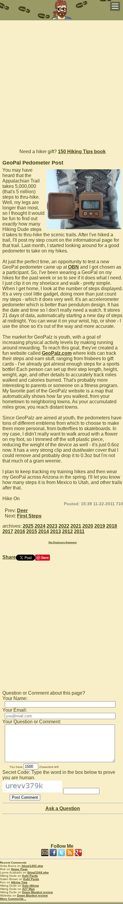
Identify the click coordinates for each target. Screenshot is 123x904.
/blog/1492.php (32, 866)
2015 (31, 531)
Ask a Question (62, 808)
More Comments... (13, 898)
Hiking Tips (19, 882)
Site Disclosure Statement (62, 542)
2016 (19, 531)
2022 (64, 526)
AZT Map (28, 889)
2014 (43, 531)
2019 (99, 526)
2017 (7, 531)
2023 (52, 526)
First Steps (29, 515)
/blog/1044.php (38, 872)
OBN (73, 267)
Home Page (19, 869)
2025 (28, 526)
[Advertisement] (61, 82)
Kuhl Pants (30, 875)
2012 (67, 531)
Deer (22, 510)
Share (9, 557)
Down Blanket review (37, 892)
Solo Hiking (30, 885)
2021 (75, 526)
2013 (55, 531)
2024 (40, 526)
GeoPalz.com (57, 353)
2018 (111, 526)
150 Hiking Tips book (82, 151)
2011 (79, 531)
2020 (87, 526)
